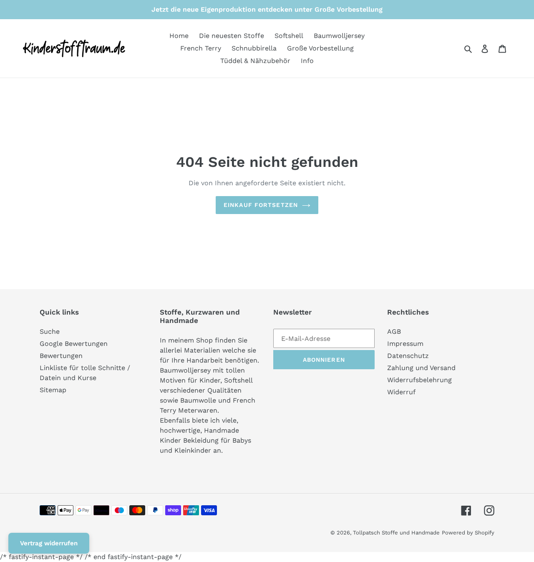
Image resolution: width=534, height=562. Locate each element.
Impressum (405, 344)
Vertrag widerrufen (49, 543)
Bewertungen (61, 356)
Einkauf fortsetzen (261, 205)
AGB (394, 331)
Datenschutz (408, 356)
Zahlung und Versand (421, 368)
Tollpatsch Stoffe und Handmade (396, 532)
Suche (50, 331)
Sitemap (53, 390)
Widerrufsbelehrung (419, 380)
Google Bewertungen (74, 344)
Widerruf (401, 392)
